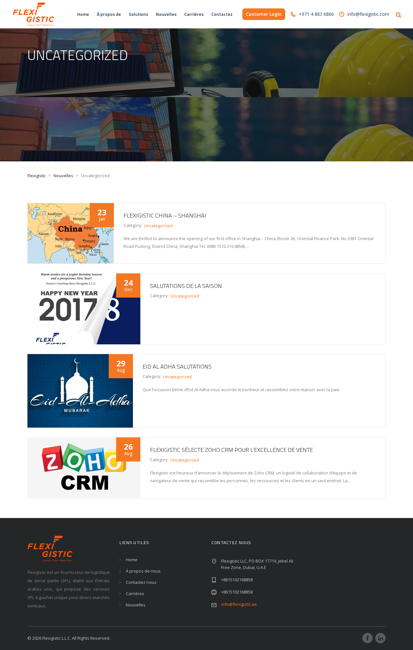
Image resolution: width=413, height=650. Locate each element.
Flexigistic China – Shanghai (165, 215)
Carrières (194, 14)
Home (83, 14)
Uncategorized (158, 226)
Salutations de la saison (186, 285)
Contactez (222, 14)
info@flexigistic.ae (239, 604)
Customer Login (264, 14)
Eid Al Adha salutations (177, 366)
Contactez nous (141, 582)
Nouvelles (166, 14)
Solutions (138, 14)
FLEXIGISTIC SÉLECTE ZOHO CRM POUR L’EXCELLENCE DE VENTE (231, 449)
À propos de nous (143, 571)
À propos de (109, 14)
